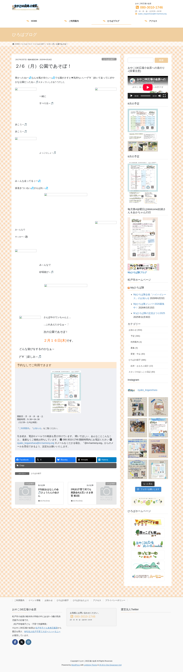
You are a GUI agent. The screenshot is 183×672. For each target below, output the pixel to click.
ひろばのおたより (81, 600)
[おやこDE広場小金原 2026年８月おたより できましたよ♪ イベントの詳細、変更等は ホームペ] (158, 469)
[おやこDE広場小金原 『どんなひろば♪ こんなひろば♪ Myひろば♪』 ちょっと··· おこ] (158, 448)
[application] (148, 87)
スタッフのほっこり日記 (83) (142, 372)
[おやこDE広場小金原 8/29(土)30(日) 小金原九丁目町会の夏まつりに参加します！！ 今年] (137, 407)
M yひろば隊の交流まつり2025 (149, 313)
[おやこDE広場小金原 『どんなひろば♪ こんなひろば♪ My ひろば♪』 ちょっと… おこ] (137, 427)
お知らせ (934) (135, 330)
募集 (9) (134, 348)
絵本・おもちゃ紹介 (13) (142, 366)
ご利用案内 (24, 428)
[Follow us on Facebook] (15, 642)
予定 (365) (135, 336)
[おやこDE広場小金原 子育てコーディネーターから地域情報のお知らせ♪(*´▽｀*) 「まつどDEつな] (158, 407)
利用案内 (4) (136, 342)
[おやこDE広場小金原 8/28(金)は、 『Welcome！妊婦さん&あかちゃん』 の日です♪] (158, 427)
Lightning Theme (90, 665)
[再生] (131, 95)
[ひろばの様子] (25, 488)
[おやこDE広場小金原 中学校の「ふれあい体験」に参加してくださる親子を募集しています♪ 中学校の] (137, 469)
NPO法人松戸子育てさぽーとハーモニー (42, 631)
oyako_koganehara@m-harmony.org (152, 14)
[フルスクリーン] (164, 95)
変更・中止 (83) (138, 354)
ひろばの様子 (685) (137, 360)
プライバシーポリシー (115, 600)
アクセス (97, 600)
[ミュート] (159, 95)
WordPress (75, 665)
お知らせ (37, 428)
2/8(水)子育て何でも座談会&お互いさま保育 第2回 (82, 492)
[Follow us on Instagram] (28, 642)
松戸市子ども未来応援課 (46, 628)
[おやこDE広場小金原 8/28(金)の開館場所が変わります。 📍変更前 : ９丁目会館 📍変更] (137, 448)
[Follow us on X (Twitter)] (22, 642)
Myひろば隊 (137, 287)
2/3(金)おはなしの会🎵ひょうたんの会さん (48, 492)
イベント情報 (34, 600)
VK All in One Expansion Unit (110, 665)
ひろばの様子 (109, 59)
